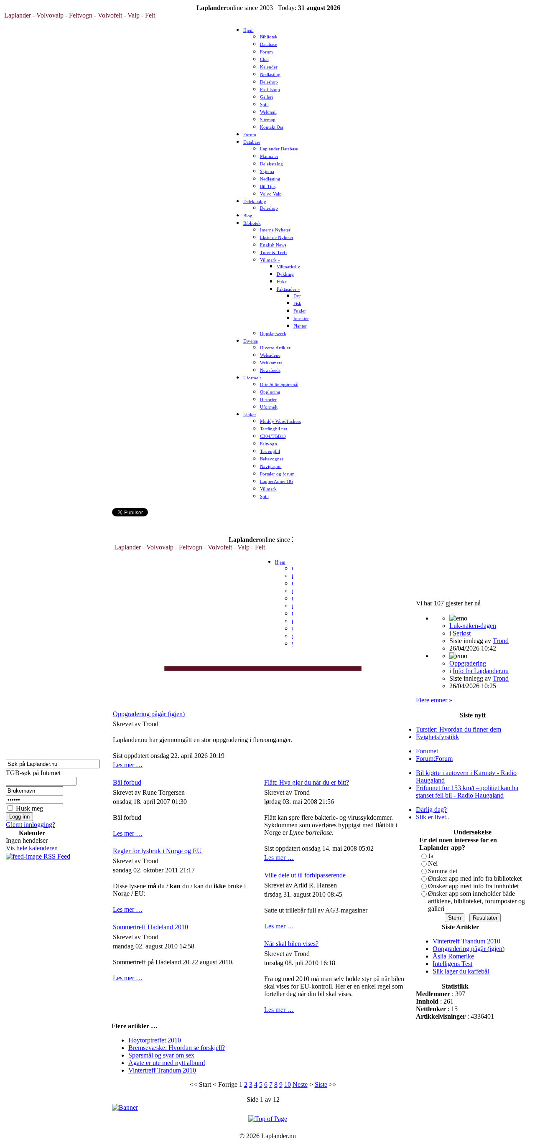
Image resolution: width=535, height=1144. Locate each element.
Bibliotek (269, 37)
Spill (264, 104)
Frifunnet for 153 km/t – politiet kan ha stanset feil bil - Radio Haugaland (467, 791)
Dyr (297, 296)
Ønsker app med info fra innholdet (473, 886)
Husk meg (29, 808)
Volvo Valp (271, 194)
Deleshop (269, 82)
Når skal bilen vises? (291, 943)
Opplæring (270, 392)
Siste (321, 1084)
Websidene (270, 355)
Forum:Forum (434, 758)
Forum (266, 52)
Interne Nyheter (275, 230)
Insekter (301, 318)
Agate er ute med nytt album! (166, 1062)
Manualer (269, 156)
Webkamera (271, 363)
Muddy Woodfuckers (280, 421)
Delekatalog (271, 164)
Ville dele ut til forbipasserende (305, 875)
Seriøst (462, 633)
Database (268, 44)
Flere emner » (434, 700)
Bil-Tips (267, 186)
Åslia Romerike (453, 956)
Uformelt (252, 378)
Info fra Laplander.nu (481, 670)
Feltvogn (268, 444)
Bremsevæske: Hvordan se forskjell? (176, 1047)
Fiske (282, 282)
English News (273, 245)
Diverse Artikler (275, 348)
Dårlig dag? (431, 809)
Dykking (285, 274)
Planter (300, 326)
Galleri (266, 97)
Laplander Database (279, 149)
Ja (430, 855)
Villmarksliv (288, 266)
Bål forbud (127, 782)
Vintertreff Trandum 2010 (162, 1070)
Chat (264, 59)
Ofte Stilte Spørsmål (279, 384)
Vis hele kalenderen (32, 848)
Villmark (268, 489)
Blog (247, 216)
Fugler (299, 311)
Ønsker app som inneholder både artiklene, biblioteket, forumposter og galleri (476, 901)
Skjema (267, 171)
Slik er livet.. (432, 817)
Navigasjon (271, 466)
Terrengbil (270, 451)
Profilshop (270, 89)
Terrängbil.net (273, 429)
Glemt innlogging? (30, 824)
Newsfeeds (270, 370)
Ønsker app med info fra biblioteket (475, 878)
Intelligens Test (452, 963)
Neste (300, 1084)
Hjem (248, 30)
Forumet (427, 751)
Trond (501, 640)
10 (287, 1084)
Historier (268, 399)
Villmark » (270, 260)
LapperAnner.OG (276, 481)
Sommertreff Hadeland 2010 (150, 926)
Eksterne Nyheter (276, 237)
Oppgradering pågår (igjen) (149, 713)
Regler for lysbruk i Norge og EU (157, 850)
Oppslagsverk (273, 333)
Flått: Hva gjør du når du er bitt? (306, 782)
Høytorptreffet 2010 (154, 1040)
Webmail (268, 112)
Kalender (269, 67)
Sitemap (267, 119)
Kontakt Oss (271, 127)
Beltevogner (271, 459)
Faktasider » (288, 289)
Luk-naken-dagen (472, 625)
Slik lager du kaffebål (461, 971)
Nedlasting (270, 74)
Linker (249, 414)
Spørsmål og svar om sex (161, 1055)
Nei (433, 863)
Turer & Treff (273, 252)
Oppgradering (467, 663)
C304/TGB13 (273, 436)
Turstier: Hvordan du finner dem (458, 729)
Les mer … (128, 764)
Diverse (250, 341)
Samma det (442, 871)
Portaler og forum (277, 474)
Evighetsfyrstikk (437, 736)
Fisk (297, 303)
